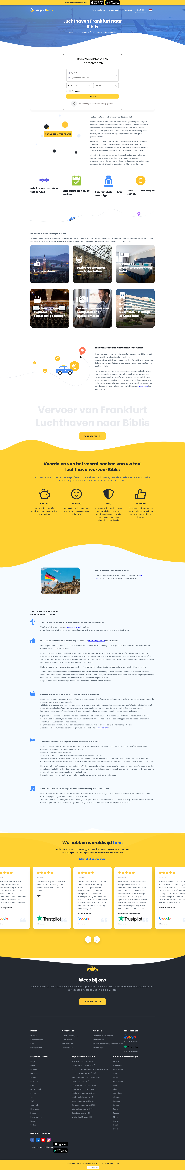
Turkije (33, 1125)
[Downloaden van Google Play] (112, 2)
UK (31, 1097)
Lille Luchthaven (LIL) (80, 1081)
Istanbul (116, 1125)
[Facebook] (32, 1140)
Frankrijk (34, 1069)
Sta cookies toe (93, 1167)
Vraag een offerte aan (58, 134)
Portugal (34, 1081)
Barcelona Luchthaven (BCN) (84, 1105)
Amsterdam (118, 1081)
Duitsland (85, 32)
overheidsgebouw (96, 641)
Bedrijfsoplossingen (69, 1036)
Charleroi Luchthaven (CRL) (83, 1065)
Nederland (34, 1065)
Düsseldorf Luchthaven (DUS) (84, 1085)
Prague (116, 1113)
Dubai (115, 1129)
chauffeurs (143, 386)
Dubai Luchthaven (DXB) (82, 1113)
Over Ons (34, 1036)
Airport (44, 10)
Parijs (115, 1085)
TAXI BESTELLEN (92, 1001)
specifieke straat (74, 627)
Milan (115, 1117)
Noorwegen (35, 1109)
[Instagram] (49, 1140)
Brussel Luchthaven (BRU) (82, 1061)
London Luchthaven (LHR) (82, 1117)
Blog (32, 1044)
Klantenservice (36, 1040)
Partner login (97, 1047)
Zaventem (117, 1065)
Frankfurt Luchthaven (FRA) (83, 1089)
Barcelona (117, 1093)
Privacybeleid (98, 1040)
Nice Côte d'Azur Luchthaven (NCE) (86, 1077)
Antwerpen (118, 1069)
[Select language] (152, 10)
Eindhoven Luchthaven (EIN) (83, 1093)
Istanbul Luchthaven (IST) (82, 1109)
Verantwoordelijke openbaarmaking (107, 1044)
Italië (32, 1085)
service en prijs (102, 728)
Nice (115, 1089)
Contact (128, 10)
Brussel (116, 1061)
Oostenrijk (34, 1105)
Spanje (33, 1077)
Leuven (116, 1077)
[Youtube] (43, 1140)
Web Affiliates (67, 1044)
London (116, 1105)
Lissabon (116, 1101)
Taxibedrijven (67, 1047)
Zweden (33, 1113)
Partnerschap (98, 10)
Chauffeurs (114, 10)
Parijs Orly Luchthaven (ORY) (84, 1073)
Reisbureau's (66, 1040)
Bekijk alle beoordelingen (92, 858)
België (32, 1061)
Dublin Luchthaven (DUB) (82, 1097)
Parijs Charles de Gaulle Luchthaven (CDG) (90, 1069)
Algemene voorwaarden (102, 1036)
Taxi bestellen (92, 436)
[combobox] (86, 73)
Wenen (116, 1121)
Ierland (33, 1093)
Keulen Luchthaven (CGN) (83, 1101)
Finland (33, 1121)
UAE (32, 1101)
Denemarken (36, 1117)
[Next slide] (97, 939)
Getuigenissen (36, 1047)
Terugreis (76, 91)
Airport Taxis (73, 32)
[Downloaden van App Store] (97, 2)
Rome (115, 1109)
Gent (115, 1073)
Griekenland (35, 1089)
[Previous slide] (88, 939)
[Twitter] (38, 1140)
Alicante (116, 1097)
